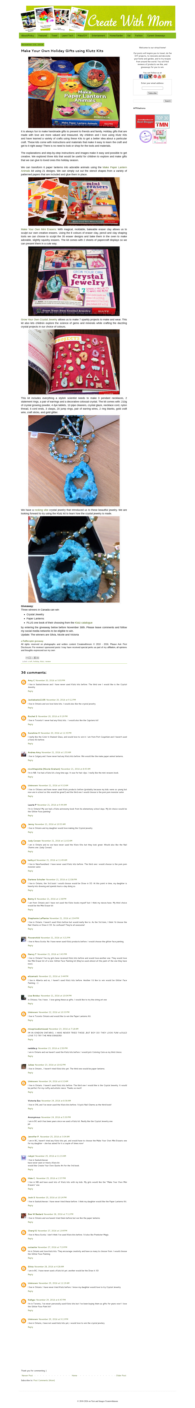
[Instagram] (150, 77)
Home (74, 1375)
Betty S (32, 898)
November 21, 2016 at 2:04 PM (64, 918)
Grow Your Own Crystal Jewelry (39, 319)
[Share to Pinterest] (37, 657)
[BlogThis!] (29, 657)
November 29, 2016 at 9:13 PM (53, 1319)
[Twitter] (145, 77)
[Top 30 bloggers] (152, 127)
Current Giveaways (156, 35)
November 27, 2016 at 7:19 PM (52, 1247)
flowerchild (34, 937)
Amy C (31, 680)
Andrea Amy (34, 752)
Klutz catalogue (84, 622)
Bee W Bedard (35, 1214)
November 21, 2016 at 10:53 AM (50, 824)
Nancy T (32, 954)
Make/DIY (82, 35)
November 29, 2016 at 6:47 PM (51, 1299)
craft (30, 661)
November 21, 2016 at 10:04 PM (56, 995)
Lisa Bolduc (34, 995)
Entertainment (98, 35)
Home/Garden (116, 35)
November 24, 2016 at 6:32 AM (53, 1081)
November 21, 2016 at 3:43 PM (52, 954)
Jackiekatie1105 (37, 699)
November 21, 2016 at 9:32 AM (53, 785)
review (48, 661)
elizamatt (33, 976)
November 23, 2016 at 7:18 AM (63, 1028)
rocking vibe (41, 510)
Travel (54, 35)
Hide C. (31, 1178)
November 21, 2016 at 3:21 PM (55, 937)
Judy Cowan (34, 840)
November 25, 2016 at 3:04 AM (55, 1136)
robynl (31, 1156)
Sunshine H (34, 733)
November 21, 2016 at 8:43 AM (75, 768)
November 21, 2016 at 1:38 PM (51, 898)
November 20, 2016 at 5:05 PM (50, 680)
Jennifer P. (33, 1136)
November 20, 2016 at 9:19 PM (53, 716)
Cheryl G (32, 1230)
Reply (30, 691)
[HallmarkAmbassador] (145, 143)
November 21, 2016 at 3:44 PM (53, 976)
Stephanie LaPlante (38, 918)
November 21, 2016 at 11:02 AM (57, 840)
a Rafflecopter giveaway (32, 641)
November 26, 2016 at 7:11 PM (58, 1214)
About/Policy (27, 35)
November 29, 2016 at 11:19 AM (54, 1283)
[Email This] (27, 657)
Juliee (31, 1064)
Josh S (31, 1197)
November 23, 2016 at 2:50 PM (53, 1048)
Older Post (121, 1375)
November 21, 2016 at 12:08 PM (61, 879)
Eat (129, 35)
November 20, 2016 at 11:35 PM (56, 733)
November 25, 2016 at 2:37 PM (51, 1178)
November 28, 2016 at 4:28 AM (49, 1266)
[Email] (164, 77)
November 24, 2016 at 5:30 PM (56, 1117)
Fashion (139, 35)
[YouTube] (159, 77)
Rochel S (32, 716)
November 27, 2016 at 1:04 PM (52, 1230)
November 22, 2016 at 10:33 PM (54, 1012)
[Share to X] (32, 657)
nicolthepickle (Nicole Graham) (44, 768)
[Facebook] (141, 77)
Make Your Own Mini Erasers (38, 229)
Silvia (31, 1266)
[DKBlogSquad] (159, 143)
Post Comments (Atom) (44, 1380)
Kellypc (31, 1299)
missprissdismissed (38, 1028)
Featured (42, 35)
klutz (42, 661)
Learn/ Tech (67, 35)
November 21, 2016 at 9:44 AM (52, 804)
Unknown (33, 785)
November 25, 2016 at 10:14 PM (51, 1197)
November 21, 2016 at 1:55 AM (56, 752)
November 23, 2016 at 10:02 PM (50, 1064)
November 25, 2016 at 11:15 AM (50, 1156)
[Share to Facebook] (35, 657)
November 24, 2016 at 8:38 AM (56, 1100)
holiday (36, 661)
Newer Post (27, 1375)
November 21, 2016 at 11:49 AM (51, 860)
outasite (32, 1247)
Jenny (31, 824)
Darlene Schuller (36, 879)
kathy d (32, 860)
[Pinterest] (154, 77)
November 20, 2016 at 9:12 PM (61, 699)
